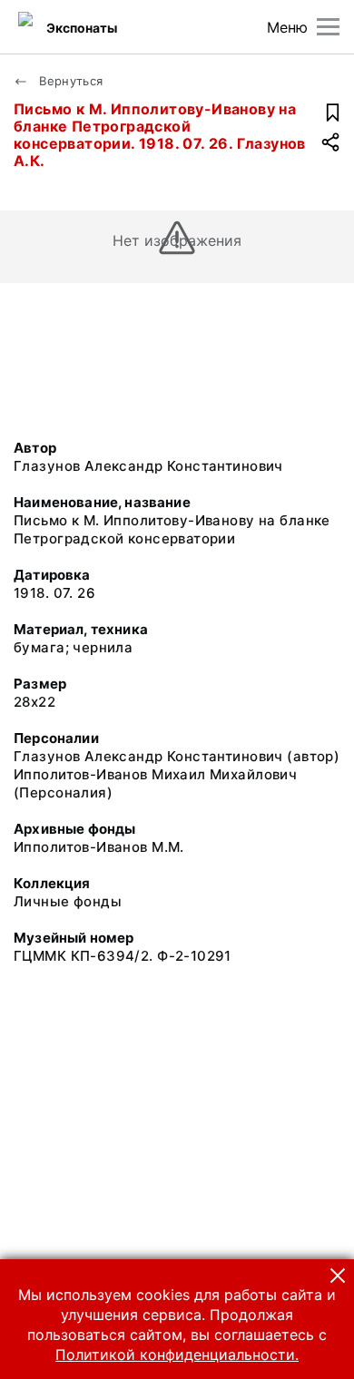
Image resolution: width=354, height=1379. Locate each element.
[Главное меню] (328, 26)
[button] (337, 1275)
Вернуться (69, 80)
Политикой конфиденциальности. (177, 1354)
